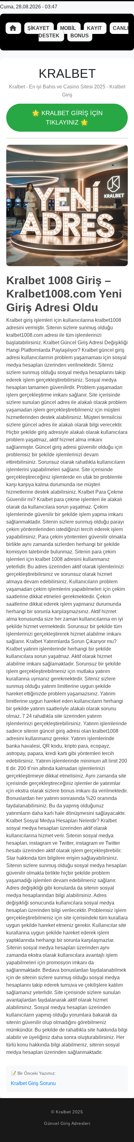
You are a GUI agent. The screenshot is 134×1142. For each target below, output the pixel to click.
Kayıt (95, 28)
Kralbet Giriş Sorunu (33, 1083)
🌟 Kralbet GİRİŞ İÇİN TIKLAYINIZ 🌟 (67, 118)
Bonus (79, 35)
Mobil (68, 28)
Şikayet (38, 28)
